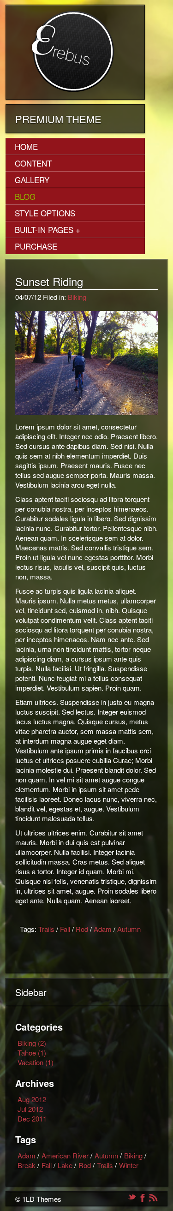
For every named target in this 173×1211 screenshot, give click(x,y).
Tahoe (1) (32, 1052)
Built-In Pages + (47, 229)
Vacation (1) (36, 1062)
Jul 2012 (30, 1109)
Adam (103, 929)
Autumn (129, 929)
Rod (82, 929)
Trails (46, 929)
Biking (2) (32, 1043)
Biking (77, 297)
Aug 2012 (32, 1099)
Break (27, 1165)
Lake (65, 1165)
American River (65, 1155)
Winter (128, 1165)
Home (26, 146)
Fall (65, 929)
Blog (25, 196)
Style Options (45, 213)
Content (33, 163)
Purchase (36, 246)
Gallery (32, 179)
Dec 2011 (32, 1118)
